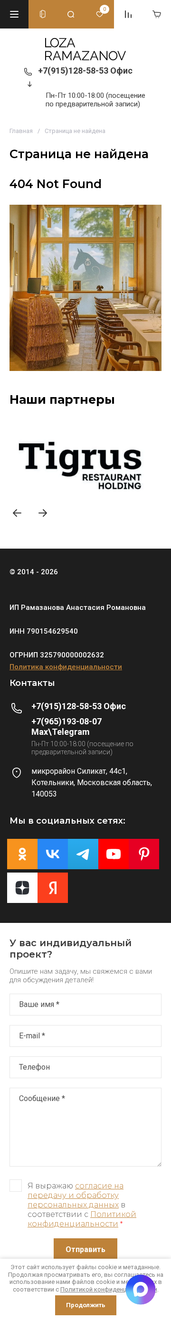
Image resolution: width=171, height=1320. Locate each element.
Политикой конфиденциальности (82, 1219)
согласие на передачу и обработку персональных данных (76, 1195)
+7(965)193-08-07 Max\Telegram (66, 726)
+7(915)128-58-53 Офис (85, 71)
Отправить (85, 1249)
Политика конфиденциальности (66, 667)
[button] (14, 14)
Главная (21, 130)
